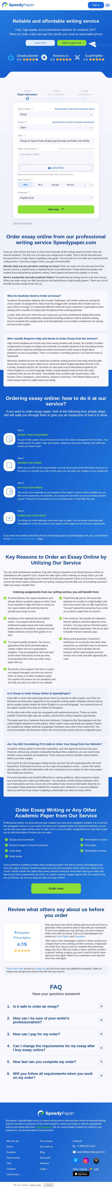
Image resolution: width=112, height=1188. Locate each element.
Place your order (14, 968)
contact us (40, 968)
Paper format (24, 179)
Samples (11, 1152)
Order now (56, 888)
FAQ (8, 1163)
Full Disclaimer (44, 1127)
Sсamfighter (23, 937)
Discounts (45, 1158)
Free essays (46, 1141)
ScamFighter (62, 936)
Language (22, 192)
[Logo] (18, 5)
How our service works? (23, 539)
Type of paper (24, 109)
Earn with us (46, 1146)
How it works (13, 1158)
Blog (42, 1152)
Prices (9, 1146)
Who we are (12, 1141)
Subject (21, 122)
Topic (20, 135)
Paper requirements (27, 149)
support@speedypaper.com (90, 1152)
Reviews (44, 1163)
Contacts (11, 1169)
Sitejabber (23, 932)
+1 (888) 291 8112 (85, 1146)
